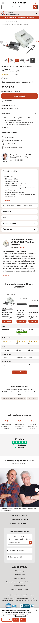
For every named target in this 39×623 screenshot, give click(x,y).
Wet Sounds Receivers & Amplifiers (14, 398)
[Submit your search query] (35, 7)
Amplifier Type (6, 354)
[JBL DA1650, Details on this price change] (23, 330)
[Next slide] (37, 42)
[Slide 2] (11, 60)
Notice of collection (20, 585)
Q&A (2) (16, 74)
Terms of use (15, 595)
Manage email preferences (19, 589)
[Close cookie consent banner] (37, 610)
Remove (24, 298)
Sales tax (7, 595)
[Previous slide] (1, 42)
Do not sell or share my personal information (19, 582)
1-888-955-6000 (18, 160)
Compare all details (19, 372)
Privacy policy (19, 571)
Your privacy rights (19, 574)
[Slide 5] (27, 60)
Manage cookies (19, 578)
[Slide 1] (6, 60)
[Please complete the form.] (30, 542)
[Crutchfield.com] (19, 2)
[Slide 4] (22, 60)
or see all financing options (9, 91)
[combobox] (19, 7)
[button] (37, 490)
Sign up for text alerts (16, 550)
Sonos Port (12, 268)
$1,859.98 (12, 105)
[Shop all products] (2, 2)
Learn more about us (18, 463)
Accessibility (24, 595)
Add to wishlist (9, 100)
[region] (19, 490)
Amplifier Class (6, 361)
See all (19, 394)
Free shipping (19, 17)
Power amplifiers (10, 21)
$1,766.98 (15, 108)
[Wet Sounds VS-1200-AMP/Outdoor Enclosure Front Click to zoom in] (19, 42)
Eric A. (22, 247)
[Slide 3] (16, 60)
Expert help (13, 157)
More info (5, 127)
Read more (7, 201)
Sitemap (32, 595)
